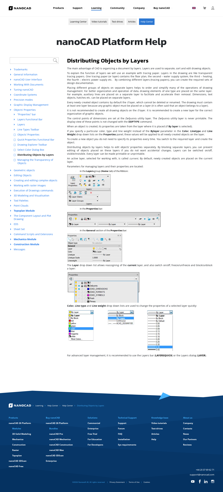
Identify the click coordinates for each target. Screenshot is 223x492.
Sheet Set (19, 229)
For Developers (95, 444)
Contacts (187, 428)
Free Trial (92, 433)
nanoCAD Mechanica (60, 439)
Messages (19, 249)
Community (117, 8)
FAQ (120, 433)
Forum (121, 428)
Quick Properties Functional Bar (35, 139)
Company (139, 8)
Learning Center (78, 21)
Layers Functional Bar (30, 119)
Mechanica (17, 439)
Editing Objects (23, 175)
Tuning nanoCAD (23, 89)
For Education (95, 439)
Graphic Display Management (31, 104)
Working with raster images (30, 185)
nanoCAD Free (16, 466)
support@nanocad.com (202, 474)
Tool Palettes (21, 200)
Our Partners (190, 439)
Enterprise (51, 460)
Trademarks (21, 69)
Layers (21, 124)
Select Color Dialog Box (30, 149)
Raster (15, 450)
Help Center (147, 21)
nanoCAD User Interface (28, 79)
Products (58, 8)
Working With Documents (28, 84)
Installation (124, 439)
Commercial (94, 423)
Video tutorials (99, 21)
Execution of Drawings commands (33, 190)
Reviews (187, 444)
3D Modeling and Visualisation (31, 195)
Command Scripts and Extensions (33, 234)
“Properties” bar (26, 114)
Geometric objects (24, 170)
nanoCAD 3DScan (17, 460)
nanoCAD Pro (56, 433)
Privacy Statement (117, 482)
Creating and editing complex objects (35, 180)
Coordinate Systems (25, 94)
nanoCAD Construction (61, 444)
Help (153, 439)
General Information (25, 74)
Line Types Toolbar (28, 129)
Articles (132, 21)
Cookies (147, 482)
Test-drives (117, 21)
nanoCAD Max (56, 450)
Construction (19, 444)
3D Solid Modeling (21, 433)
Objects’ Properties (25, 109)
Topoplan (17, 455)
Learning (96, 8)
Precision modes (23, 99)
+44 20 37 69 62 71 (205, 469)
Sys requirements (127, 444)
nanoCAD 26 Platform (20, 423)
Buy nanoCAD (161, 8)
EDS (16, 224)
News (186, 433)
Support (77, 8)
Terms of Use (134, 482)
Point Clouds (21, 205)
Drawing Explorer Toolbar (32, 144)
